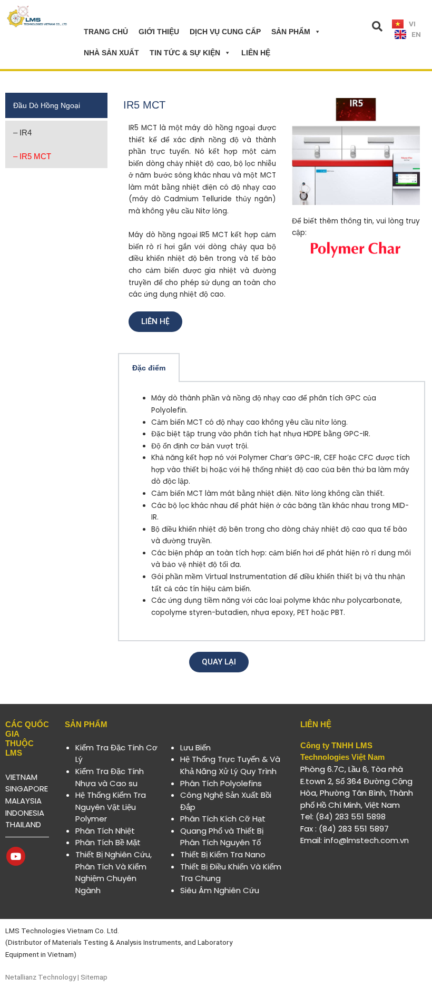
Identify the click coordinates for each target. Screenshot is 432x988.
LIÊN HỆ (255, 52)
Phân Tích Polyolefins (221, 783)
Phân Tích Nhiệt (105, 830)
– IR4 (22, 132)
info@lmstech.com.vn (366, 840)
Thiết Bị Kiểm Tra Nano (223, 854)
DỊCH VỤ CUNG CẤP (225, 31)
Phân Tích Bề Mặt (108, 842)
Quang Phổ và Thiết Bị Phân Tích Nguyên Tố (221, 836)
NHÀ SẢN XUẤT (111, 52)
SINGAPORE (26, 788)
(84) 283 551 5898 (351, 816)
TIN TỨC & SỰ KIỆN (185, 52)
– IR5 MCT (32, 156)
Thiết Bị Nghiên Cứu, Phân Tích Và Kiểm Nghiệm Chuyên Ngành (113, 872)
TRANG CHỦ (106, 31)
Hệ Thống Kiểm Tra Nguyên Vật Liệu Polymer (110, 806)
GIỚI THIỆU (159, 31)
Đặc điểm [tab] (148, 368)
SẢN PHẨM (290, 31)
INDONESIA (24, 812)
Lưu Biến (195, 747)
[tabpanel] (271, 511)
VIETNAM (21, 776)
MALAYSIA (23, 800)
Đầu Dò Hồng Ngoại (46, 105)
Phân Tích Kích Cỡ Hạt (223, 818)
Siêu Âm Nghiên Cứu (219, 890)
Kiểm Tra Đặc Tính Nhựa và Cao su (109, 777)
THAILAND (23, 824)
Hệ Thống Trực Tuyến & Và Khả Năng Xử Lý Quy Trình (230, 765)
